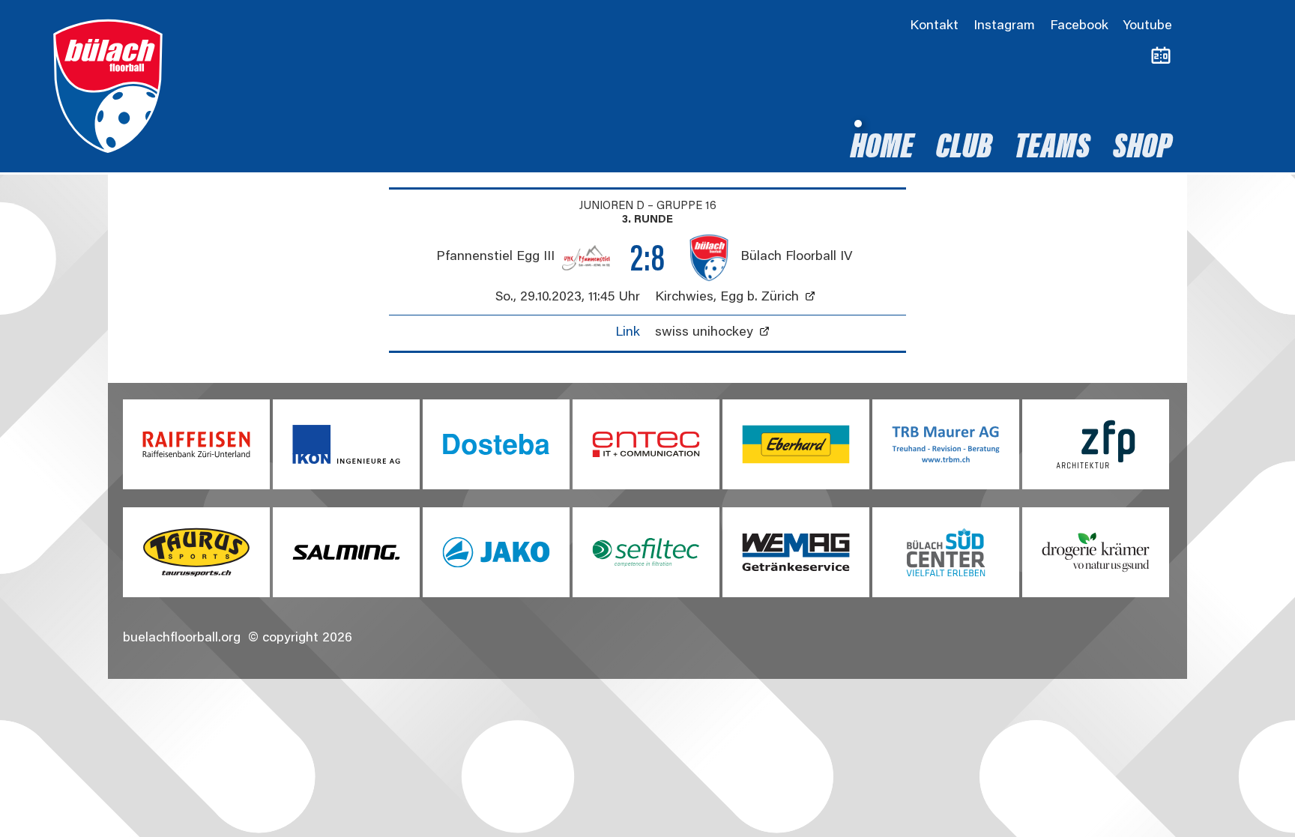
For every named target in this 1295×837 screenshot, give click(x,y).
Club (964, 149)
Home (882, 149)
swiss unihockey (704, 332)
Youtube (1147, 26)
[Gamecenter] (1161, 56)
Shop (1142, 149)
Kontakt (934, 26)
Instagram (1004, 26)
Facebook (1079, 26)
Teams (1052, 149)
